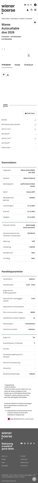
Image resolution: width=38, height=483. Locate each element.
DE (25, 5)
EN (31, 5)
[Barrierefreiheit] (35, 4)
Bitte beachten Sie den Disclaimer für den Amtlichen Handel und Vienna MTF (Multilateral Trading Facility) (19, 413)
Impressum (24, 459)
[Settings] (4, 75)
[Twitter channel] (34, 443)
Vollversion (24, 466)
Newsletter (5, 466)
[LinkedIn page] (25, 443)
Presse (4, 459)
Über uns (4, 456)
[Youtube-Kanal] (21, 443)
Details (17, 65)
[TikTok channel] (31, 443)
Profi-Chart (30, 113)
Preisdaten (6, 65)
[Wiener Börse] (8, 9)
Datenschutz (24, 462)
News (3, 462)
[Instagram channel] (28, 443)
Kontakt (23, 456)
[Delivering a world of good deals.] (8, 447)
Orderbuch (28, 65)
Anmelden (28, 10)
